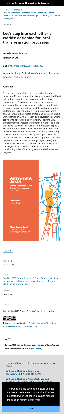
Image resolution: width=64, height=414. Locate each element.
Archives (16, 9)
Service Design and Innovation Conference (28, 3)
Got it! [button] (31, 408)
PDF (9, 250)
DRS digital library (33, 348)
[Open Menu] (3, 3)
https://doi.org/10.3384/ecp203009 (25, 65)
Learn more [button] (34, 400)
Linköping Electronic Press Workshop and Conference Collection (27, 380)
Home (5, 9)
